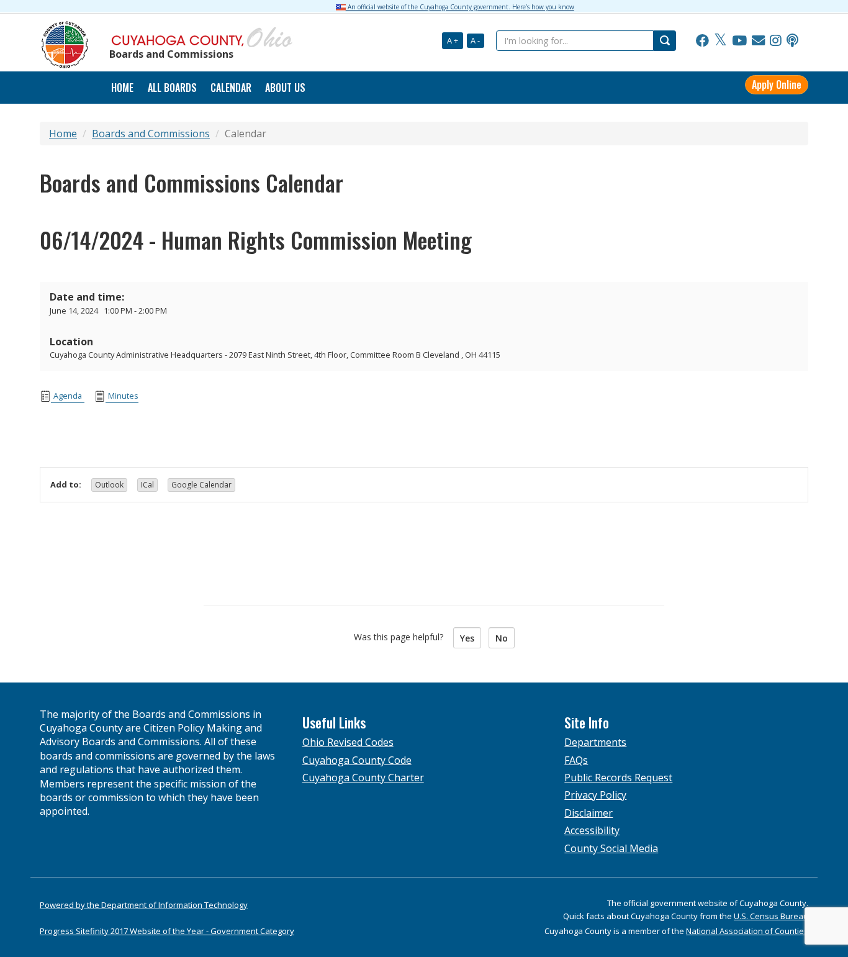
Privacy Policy (595, 795)
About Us (285, 87)
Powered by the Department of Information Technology (144, 904)
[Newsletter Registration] (758, 41)
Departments (595, 742)
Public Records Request (618, 777)
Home (63, 133)
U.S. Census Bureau (771, 916)
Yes (467, 638)
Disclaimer (588, 813)
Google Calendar (201, 484)
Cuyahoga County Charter (363, 777)
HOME (122, 87)
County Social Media (611, 848)
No (501, 638)
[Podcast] (792, 41)
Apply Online (776, 84)
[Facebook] (702, 41)
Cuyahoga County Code (357, 760)
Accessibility (592, 830)
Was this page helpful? (402, 637)
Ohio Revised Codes (348, 742)
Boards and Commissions (151, 133)
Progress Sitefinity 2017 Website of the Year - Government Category (167, 931)
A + (452, 40)
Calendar (230, 87)
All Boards (172, 87)
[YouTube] (739, 41)
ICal (147, 484)
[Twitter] (720, 41)
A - (475, 40)
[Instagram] (776, 41)
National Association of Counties (747, 931)
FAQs (576, 760)
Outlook (109, 484)
